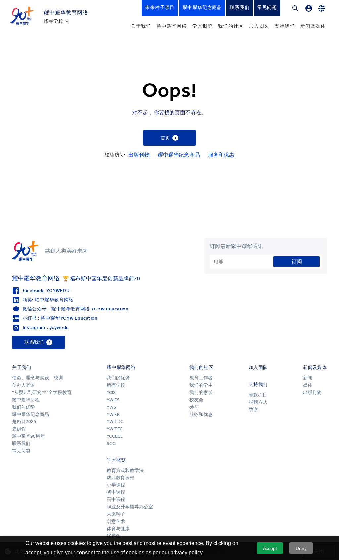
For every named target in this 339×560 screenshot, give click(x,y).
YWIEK (113, 414)
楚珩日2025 (24, 421)
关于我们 (141, 26)
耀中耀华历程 (26, 400)
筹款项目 (258, 395)
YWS (111, 407)
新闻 (307, 378)
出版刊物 (139, 155)
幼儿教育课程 (120, 477)
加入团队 (259, 26)
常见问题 (21, 451)
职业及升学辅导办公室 (130, 507)
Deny (301, 548)
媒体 (307, 385)
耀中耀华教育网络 (66, 12)
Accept (270, 548)
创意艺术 (116, 521)
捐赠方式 (258, 402)
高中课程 (116, 499)
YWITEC (114, 429)
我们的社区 (231, 26)
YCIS (111, 392)
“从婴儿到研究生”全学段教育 (42, 392)
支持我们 (284, 26)
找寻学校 (53, 21)
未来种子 (116, 514)
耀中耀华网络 (172, 26)
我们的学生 (201, 385)
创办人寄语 (23, 385)
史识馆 (19, 429)
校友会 (196, 400)
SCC (111, 443)
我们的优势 (23, 407)
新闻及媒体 (313, 26)
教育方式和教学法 (125, 470)
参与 (194, 407)
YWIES (113, 400)
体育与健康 (118, 529)
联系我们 (21, 443)
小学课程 (116, 485)
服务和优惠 (221, 155)
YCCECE (115, 436)
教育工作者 (201, 378)
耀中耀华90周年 (28, 436)
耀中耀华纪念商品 (179, 155)
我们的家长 (201, 392)
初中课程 (116, 492)
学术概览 (202, 26)
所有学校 (116, 385)
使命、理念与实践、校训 (37, 378)
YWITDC (115, 421)
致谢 (253, 409)
